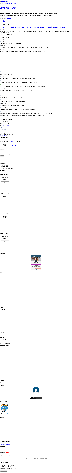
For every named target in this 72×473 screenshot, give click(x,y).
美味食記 (8, 144)
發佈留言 (2, 156)
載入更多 (2, 149)
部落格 (4, 21)
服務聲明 (46, 458)
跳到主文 (2, 11)
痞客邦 (11, 141)
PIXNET (28, 458)
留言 (14, 141)
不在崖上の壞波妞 (2, 127)
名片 (3, 22)
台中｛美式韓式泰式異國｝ (12, 145)
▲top (1, 147)
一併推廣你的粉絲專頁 (3, 129)
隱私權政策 (42, 458)
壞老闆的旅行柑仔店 (8, 8)
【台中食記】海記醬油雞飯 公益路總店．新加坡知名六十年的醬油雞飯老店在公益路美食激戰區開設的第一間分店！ (35, 27)
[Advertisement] (36, 63)
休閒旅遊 (9, 18)
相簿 (3, 20)
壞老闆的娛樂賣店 (3, 135)
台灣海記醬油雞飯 (5, 125)
